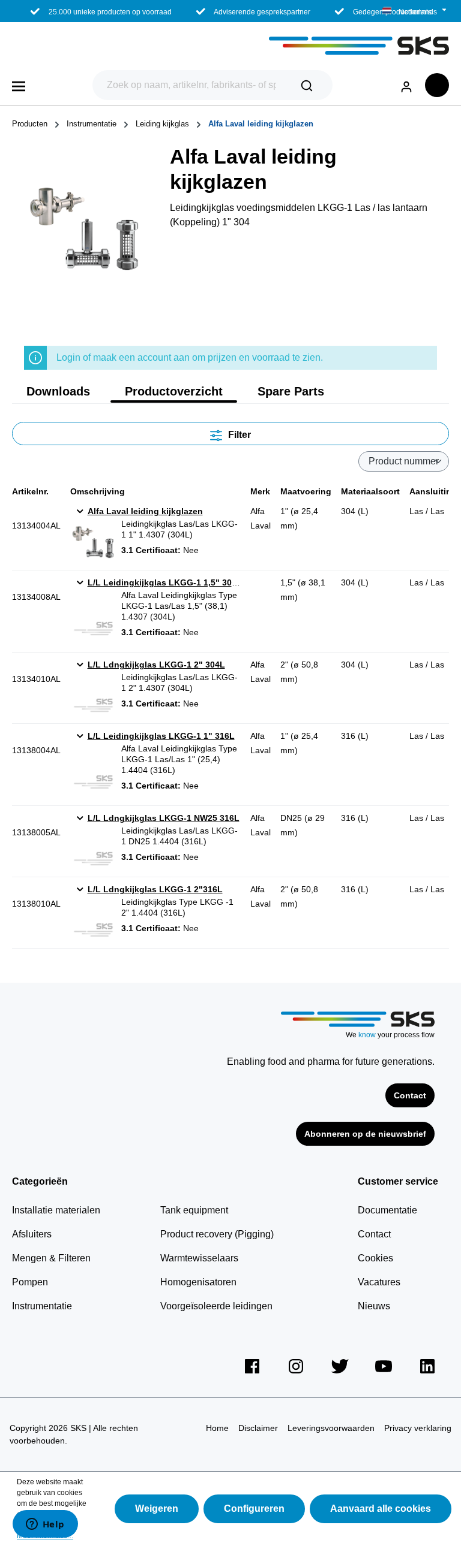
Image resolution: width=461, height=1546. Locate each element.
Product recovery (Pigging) (217, 1234)
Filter (238, 435)
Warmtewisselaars (199, 1258)
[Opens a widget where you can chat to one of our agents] (45, 1525)
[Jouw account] (406, 85)
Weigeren (156, 1508)
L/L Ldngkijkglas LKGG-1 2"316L (155, 889)
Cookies (375, 1258)
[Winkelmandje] (437, 85)
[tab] (58, 391)
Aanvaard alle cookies (380, 1508)
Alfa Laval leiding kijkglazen (145, 511)
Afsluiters (32, 1234)
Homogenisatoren (198, 1282)
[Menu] (18, 85)
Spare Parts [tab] (291, 391)
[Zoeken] (307, 85)
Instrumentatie (42, 1306)
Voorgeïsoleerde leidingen (216, 1306)
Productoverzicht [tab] (174, 391)
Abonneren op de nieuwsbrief (365, 1134)
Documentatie (387, 1210)
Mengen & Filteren (51, 1258)
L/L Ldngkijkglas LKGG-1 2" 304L (156, 664)
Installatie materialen (56, 1210)
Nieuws (374, 1306)
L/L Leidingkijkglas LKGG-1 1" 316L (161, 736)
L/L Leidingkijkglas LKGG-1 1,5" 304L (165, 582)
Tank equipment (194, 1210)
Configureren (254, 1508)
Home (217, 1428)
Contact (410, 1095)
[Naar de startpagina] (230, 46)
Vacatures (379, 1282)
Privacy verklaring (417, 1428)
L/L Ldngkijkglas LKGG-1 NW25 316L (164, 818)
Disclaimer (258, 1428)
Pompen (30, 1282)
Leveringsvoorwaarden (331, 1428)
